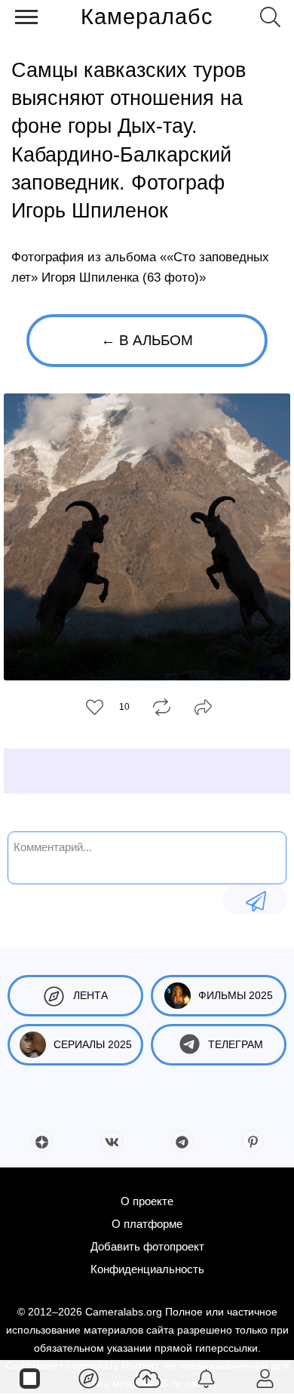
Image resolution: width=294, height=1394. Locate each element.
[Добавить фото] (147, 1377)
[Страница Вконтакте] (111, 1141)
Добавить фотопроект (147, 1246)
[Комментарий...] (254, 899)
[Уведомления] (206, 1377)
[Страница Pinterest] (252, 1141)
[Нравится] (94, 707)
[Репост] (161, 706)
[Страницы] (29, 1377)
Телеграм (235, 1044)
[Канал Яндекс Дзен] (41, 1141)
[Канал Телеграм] (182, 1141)
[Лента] (88, 1377)
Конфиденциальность (147, 1269)
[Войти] (264, 1377)
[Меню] (26, 17)
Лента (90, 995)
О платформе (147, 1223)
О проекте (147, 1201)
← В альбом (147, 340)
